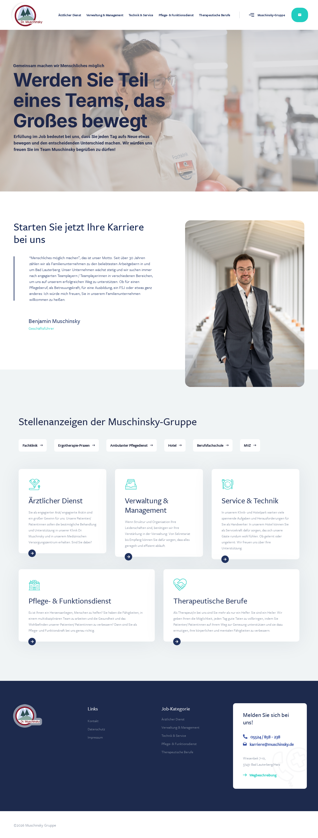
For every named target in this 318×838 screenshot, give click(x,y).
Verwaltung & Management (104, 15)
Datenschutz (96, 729)
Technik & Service (141, 15)
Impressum (95, 737)
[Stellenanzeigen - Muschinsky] (22, 15)
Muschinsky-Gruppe (271, 15)
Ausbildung (103, 287)
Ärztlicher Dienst (69, 15)
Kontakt (299, 15)
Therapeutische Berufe (214, 15)
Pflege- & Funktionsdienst (176, 15)
